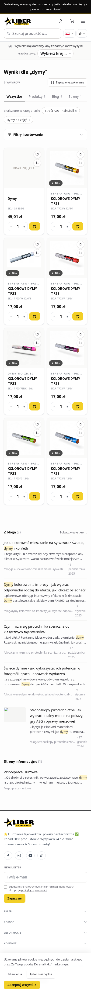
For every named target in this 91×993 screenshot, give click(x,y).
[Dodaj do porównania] (37, 163)
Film (57, 183)
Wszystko (14, 96)
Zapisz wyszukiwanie (70, 82)
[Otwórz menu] (82, 21)
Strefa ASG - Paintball (61, 110)
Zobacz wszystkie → (73, 532)
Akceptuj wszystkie (21, 985)
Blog (57, 96)
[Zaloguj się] (61, 21)
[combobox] (32, 34)
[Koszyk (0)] (72, 21)
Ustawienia (14, 974)
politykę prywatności (34, 890)
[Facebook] (8, 855)
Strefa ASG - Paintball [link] (67, 193)
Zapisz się (14, 898)
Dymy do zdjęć (18, 120)
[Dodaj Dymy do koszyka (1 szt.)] (34, 226)
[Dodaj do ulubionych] (37, 154)
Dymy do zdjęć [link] (21, 373)
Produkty (37, 96)
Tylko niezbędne (41, 974)
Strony (75, 96)
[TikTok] (41, 855)
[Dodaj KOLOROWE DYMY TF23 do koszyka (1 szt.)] (77, 226)
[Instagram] (19, 855)
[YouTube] (30, 855)
